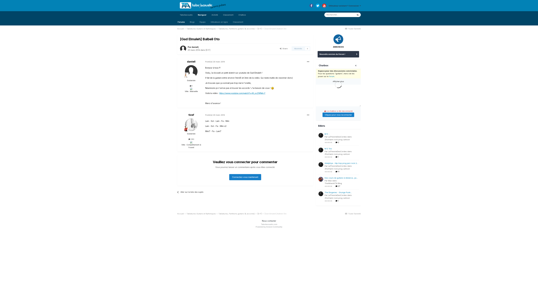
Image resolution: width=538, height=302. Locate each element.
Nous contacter (269, 221)
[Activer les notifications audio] (356, 65)
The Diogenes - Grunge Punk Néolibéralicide (337, 192)
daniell (195, 47)
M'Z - (327, 134)
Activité (215, 15)
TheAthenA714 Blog (333, 183)
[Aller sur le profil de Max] (320, 179)
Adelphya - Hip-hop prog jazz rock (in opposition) (341, 163)
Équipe (203, 22)
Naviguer (202, 15)
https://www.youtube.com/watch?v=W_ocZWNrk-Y (242, 93)
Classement (238, 22)
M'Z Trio (328, 149)
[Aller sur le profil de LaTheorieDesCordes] (320, 135)
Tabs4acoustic (186, 15)
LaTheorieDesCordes (337, 137)
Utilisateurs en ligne (219, 22)
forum (331, 76)
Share (284, 48)
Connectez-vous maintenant (245, 177)
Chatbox (242, 15)
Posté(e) (215, 62)
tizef (191, 114)
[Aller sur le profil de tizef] (191, 124)
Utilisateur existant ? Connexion (344, 6)
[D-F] (208, 50)
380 (192, 139)
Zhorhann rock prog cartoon (337, 139)
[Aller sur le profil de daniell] (183, 49)
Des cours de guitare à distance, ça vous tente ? (340, 178)
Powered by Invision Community (269, 227)
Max (330, 181)
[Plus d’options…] (308, 61)
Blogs (192, 22)
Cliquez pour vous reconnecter (338, 115)
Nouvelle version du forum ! (332, 54)
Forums (181, 22)
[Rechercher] (358, 15)
